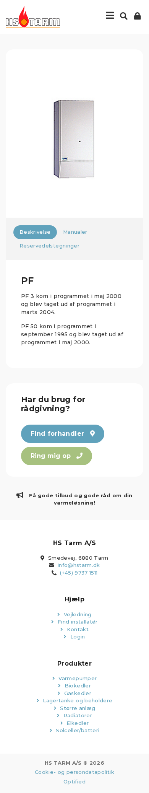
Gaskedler (76, 693)
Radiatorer (77, 715)
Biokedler (77, 685)
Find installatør (77, 622)
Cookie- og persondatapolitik (74, 772)
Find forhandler (58, 433)
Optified (74, 781)
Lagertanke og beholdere (76, 700)
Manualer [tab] (75, 232)
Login (77, 636)
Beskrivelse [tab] (35, 232)
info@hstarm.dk (79, 565)
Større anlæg (77, 708)
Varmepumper (77, 678)
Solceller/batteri (76, 730)
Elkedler (77, 723)
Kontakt (77, 629)
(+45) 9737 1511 (78, 573)
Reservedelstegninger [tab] (49, 246)
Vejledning (77, 614)
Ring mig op (52, 455)
